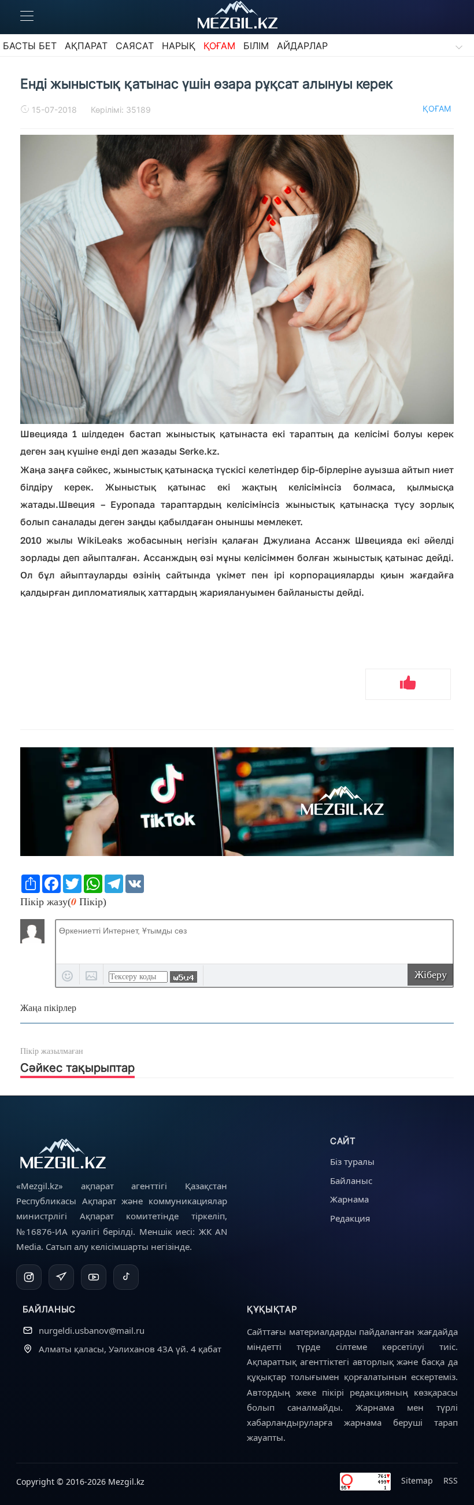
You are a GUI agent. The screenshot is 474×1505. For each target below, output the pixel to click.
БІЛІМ (256, 45)
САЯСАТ (135, 45)
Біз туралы (352, 1161)
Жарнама (349, 1199)
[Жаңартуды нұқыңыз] (183, 977)
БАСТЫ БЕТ (30, 45)
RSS (450, 1480)
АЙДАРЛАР (302, 45)
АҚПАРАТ (86, 45)
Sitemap (417, 1480)
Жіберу (430, 974)
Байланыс (351, 1180)
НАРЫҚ (178, 45)
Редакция (350, 1218)
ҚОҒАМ (219, 45)
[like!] (408, 684)
